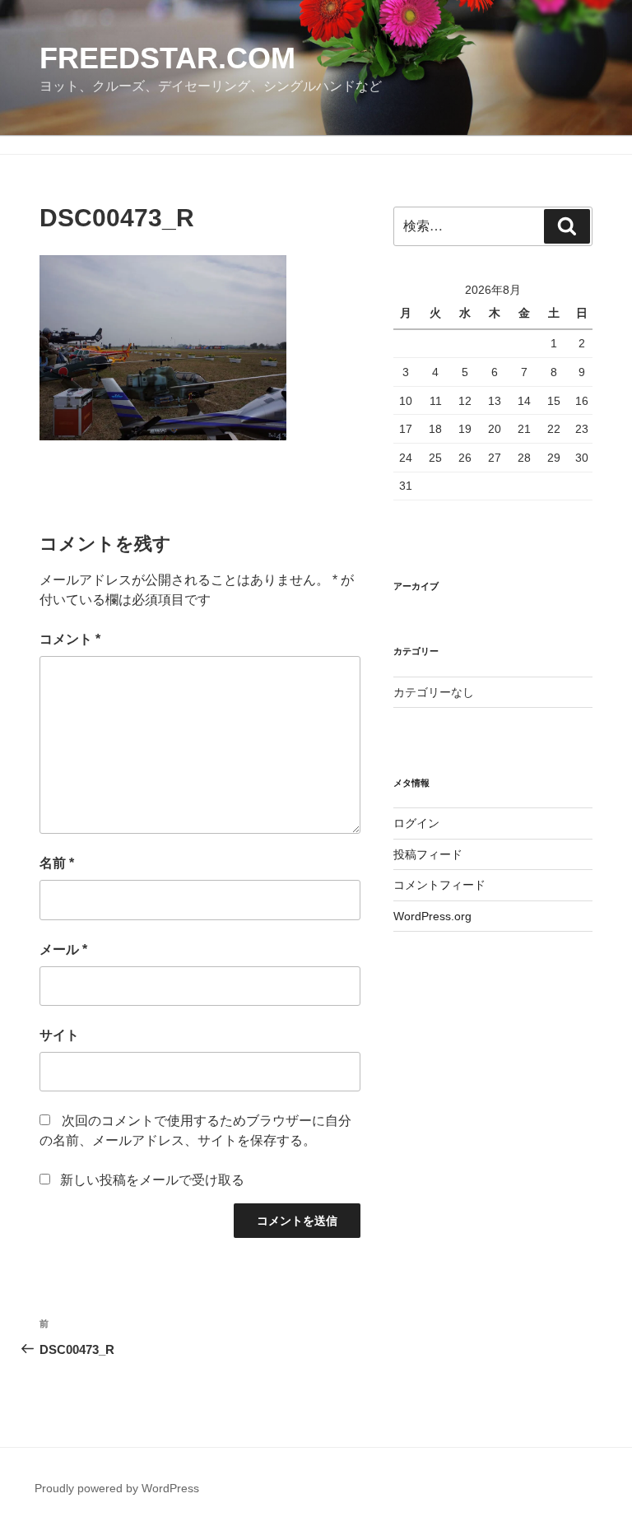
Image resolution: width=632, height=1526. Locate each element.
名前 (57, 863)
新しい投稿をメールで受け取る (152, 1180)
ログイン (416, 823)
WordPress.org (432, 916)
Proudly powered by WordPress (117, 1488)
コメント (70, 639)
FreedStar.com (167, 58)
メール (63, 949)
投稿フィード (427, 854)
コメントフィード (439, 884)
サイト (59, 1035)
